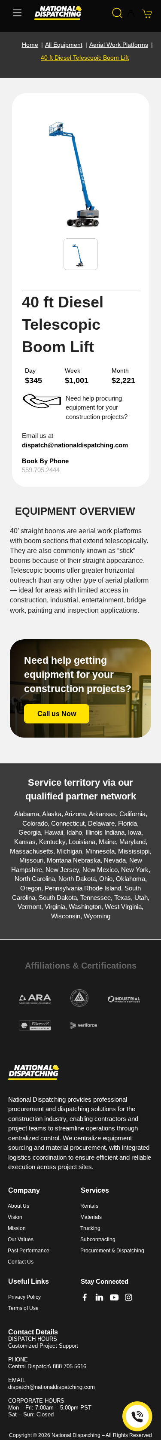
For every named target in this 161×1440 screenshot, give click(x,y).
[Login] (130, 14)
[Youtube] (114, 1297)
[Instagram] (129, 1297)
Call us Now (56, 713)
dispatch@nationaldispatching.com (75, 445)
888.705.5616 (69, 1366)
